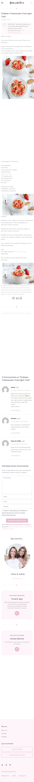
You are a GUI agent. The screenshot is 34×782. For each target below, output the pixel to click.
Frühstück (27, 313)
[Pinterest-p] (10, 765)
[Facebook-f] (2, 765)
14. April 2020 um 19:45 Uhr (19, 421)
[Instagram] (6, 765)
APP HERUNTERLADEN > (16, 32)
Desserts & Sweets (18, 313)
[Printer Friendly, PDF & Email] (17, 298)
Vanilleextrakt (8, 174)
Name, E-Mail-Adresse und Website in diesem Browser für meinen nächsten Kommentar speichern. (15, 513)
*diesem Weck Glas (21, 252)
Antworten (15, 410)
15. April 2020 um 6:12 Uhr (19, 444)
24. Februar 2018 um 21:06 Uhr (20, 390)
